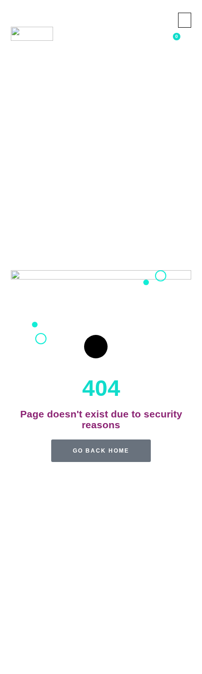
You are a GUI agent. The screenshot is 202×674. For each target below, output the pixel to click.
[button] (184, 20)
